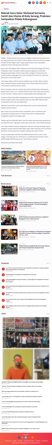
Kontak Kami (45, 440)
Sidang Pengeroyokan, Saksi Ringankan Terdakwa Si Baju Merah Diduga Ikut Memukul (22, 396)
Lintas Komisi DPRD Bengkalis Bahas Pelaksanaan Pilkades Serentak (18, 411)
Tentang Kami (8, 440)
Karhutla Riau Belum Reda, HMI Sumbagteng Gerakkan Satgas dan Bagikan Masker (21, 417)
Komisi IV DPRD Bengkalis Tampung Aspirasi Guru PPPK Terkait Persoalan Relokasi (21, 401)
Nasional (6, 9)
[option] (13, 161)
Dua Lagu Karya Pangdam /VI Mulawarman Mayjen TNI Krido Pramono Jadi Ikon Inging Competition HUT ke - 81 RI (35, 233)
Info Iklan (20, 440)
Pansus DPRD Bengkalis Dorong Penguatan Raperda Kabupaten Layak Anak (19, 406)
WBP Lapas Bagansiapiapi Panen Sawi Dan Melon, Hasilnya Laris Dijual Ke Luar (20, 391)
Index (48, 148)
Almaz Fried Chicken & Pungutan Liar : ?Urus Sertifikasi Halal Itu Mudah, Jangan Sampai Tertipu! (36, 168)
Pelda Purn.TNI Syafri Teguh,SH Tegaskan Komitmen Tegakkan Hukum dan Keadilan (32, 189)
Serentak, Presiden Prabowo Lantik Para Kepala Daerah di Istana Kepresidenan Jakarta (12, 167)
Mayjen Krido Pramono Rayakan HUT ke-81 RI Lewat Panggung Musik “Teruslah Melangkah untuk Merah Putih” (33, 204)
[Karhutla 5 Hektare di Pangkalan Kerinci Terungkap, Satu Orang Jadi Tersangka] (26, 348)
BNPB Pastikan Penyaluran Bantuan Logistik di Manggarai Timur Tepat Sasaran (33, 218)
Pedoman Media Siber (29, 440)
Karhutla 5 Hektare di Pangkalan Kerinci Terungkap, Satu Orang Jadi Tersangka (22, 382)
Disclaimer (38, 440)
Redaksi (6, 22)
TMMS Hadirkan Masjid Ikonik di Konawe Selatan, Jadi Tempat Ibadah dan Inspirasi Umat (34, 247)
